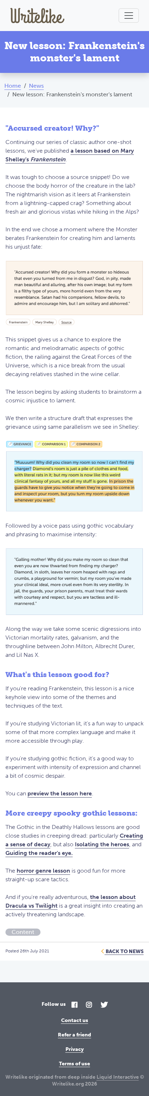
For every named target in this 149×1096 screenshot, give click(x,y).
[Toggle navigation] (129, 15)
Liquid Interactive (118, 1077)
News (36, 85)
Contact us (74, 1020)
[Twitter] (104, 1005)
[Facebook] (74, 1005)
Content (23, 932)
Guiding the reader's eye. (39, 853)
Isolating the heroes (102, 844)
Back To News (124, 951)
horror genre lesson (43, 870)
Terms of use (74, 1064)
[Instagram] (89, 1005)
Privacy (74, 1049)
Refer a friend (74, 1035)
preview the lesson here (59, 793)
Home (12, 85)
